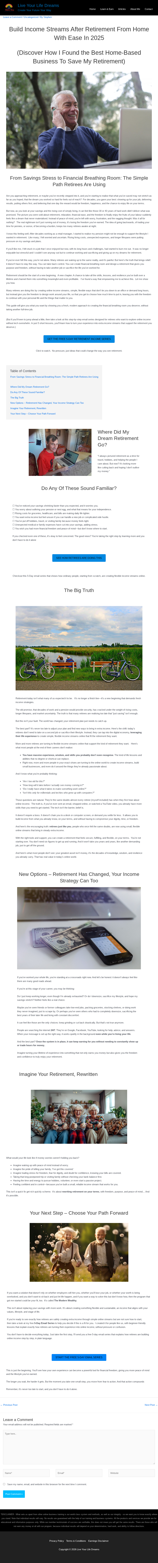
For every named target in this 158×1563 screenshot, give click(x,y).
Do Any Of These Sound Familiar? (27, 392)
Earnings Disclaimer (98, 1541)
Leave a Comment (12, 17)
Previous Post (8, 1405)
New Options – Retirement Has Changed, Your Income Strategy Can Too (47, 403)
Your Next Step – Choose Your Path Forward (32, 413)
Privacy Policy (56, 1541)
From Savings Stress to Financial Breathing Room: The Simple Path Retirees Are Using (54, 376)
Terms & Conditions (76, 1541)
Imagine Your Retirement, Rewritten (40, 408)
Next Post (151, 1405)
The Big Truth (17, 397)
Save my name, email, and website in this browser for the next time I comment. (47, 1484)
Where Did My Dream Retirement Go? (29, 387)
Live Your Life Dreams (38, 5)
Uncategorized (31, 17)
